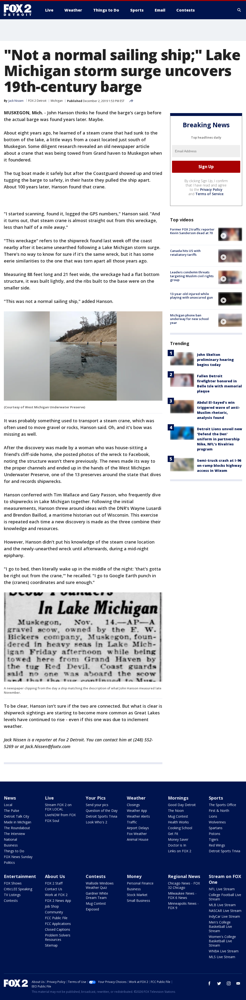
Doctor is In (177, 845)
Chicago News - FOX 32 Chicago (184, 885)
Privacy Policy (211, 189)
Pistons (214, 833)
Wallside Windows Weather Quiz (100, 885)
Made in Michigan (17, 822)
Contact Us (53, 889)
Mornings (178, 798)
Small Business (138, 900)
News (10, 798)
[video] (230, 234)
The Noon (176, 810)
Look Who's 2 (96, 822)
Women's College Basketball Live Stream (222, 941)
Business (11, 845)
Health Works (178, 822)
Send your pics (97, 804)
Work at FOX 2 (56, 894)
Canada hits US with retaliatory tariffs (185, 253)
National (10, 839)
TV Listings (12, 894)
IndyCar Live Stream (224, 916)
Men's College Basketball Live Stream (220, 926)
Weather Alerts (138, 816)
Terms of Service (209, 194)
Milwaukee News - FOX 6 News (182, 895)
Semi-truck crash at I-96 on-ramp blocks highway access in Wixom (219, 465)
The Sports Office (222, 804)
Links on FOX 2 (179, 851)
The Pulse (11, 810)
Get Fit (173, 833)
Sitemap (51, 945)
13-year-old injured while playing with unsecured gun (191, 296)
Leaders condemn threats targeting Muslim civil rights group (192, 276)
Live (49, 798)
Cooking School (180, 828)
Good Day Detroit (182, 804)
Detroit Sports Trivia (101, 816)
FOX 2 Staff (53, 883)
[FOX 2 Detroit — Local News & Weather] (20, 10)
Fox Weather (137, 833)
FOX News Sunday (18, 856)
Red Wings (217, 845)
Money (134, 876)
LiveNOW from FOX (60, 815)
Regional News (184, 876)
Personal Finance (140, 883)
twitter (219, 983)
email (238, 983)
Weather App (137, 810)
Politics (9, 862)
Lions (213, 816)
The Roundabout (17, 828)
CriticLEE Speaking (18, 889)
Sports (216, 798)
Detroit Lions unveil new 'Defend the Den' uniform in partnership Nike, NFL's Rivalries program (219, 439)
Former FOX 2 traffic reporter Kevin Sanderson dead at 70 (192, 231)
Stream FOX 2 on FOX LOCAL (58, 806)
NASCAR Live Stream (225, 910)
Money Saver (178, 839)
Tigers (213, 839)
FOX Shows (13, 883)
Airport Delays (138, 828)
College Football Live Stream (225, 896)
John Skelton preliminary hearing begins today (215, 359)
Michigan (57, 101)
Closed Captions (57, 929)
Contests (11, 900)
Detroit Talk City (16, 816)
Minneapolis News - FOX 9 (183, 905)
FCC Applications (58, 923)
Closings (133, 804)
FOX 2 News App (58, 900)
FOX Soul (52, 820)
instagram (229, 983)
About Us (55, 876)
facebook (209, 983)
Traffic (132, 822)
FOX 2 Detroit (37, 101)
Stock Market (137, 894)
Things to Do (14, 851)
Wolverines (217, 822)
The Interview (14, 833)
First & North (219, 810)
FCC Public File (56, 918)
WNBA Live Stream (224, 951)
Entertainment (20, 876)
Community (54, 912)
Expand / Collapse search (239, 10)
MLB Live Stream (222, 905)
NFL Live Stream (222, 889)
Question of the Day (101, 810)
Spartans (215, 828)
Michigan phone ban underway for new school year (189, 319)
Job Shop (52, 906)
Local (8, 804)
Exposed (92, 909)
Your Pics (95, 798)
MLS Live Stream (222, 957)
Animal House (137, 839)
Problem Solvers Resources (57, 937)
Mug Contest (178, 816)
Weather (136, 798)
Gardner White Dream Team (97, 895)
